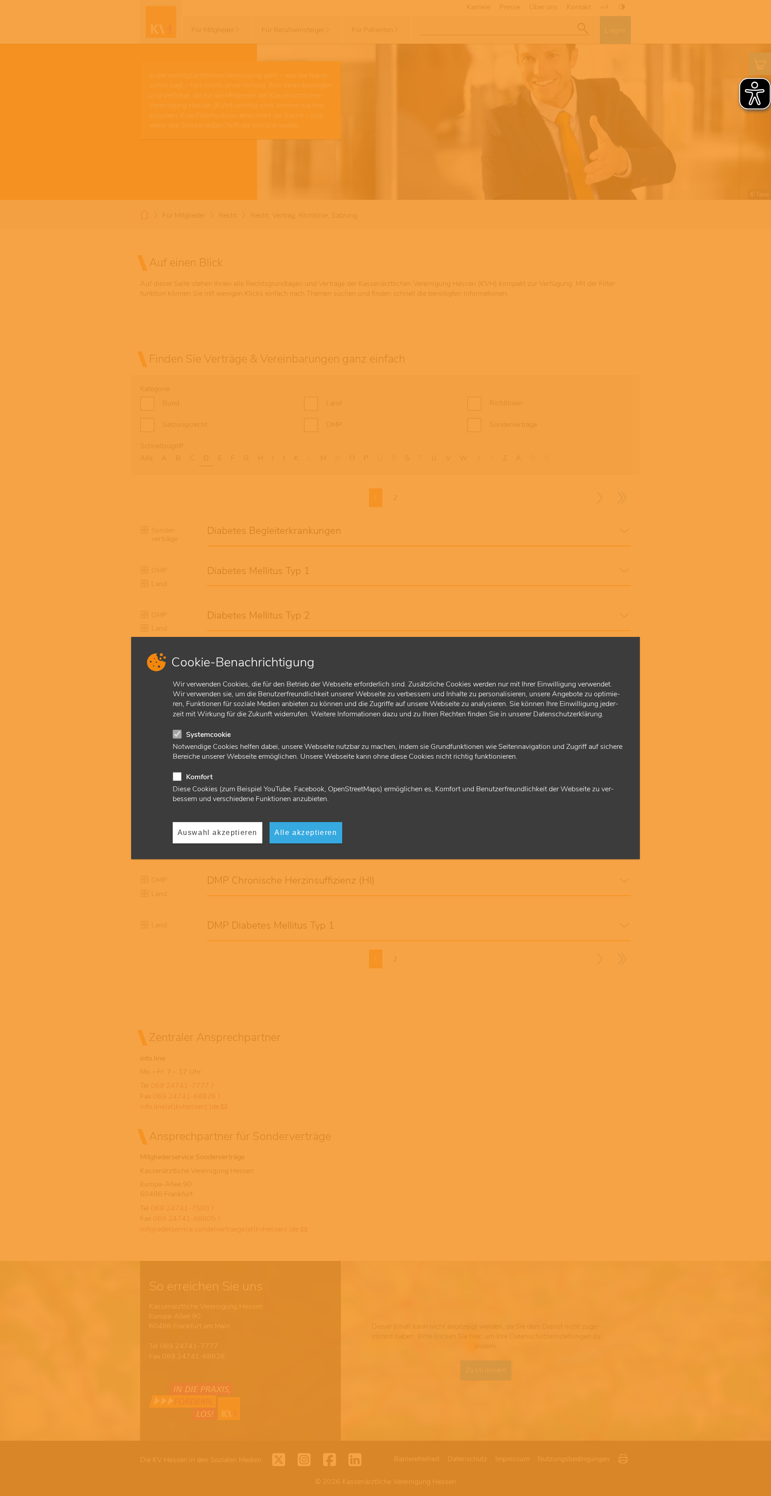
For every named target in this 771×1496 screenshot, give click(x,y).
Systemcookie (208, 735)
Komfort (199, 777)
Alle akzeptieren (305, 832)
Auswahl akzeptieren (217, 832)
